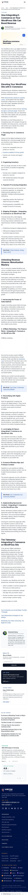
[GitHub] (3, 808)
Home (2, 8)
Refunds (12, 891)
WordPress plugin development (9, 824)
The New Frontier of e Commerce (11, 722)
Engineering (14, 814)
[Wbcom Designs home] (5, 2)
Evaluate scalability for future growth (13, 152)
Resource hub (5, 856)
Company (14, 843)
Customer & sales (14, 847)
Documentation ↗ (14, 858)
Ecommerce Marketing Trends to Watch (13, 715)
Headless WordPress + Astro (8, 817)
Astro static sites (5, 822)
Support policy (19, 891)
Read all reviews (8, 773)
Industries (14, 839)
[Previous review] (5, 778)
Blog (7, 8)
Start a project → (7, 804)
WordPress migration (6, 829)
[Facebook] (15, 808)
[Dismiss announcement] (25, 893)
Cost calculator (5, 858)
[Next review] (22, 778)
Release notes (5, 860)
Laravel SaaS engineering (8, 819)
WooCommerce (5, 827)
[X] (9, 808)
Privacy (3, 891)
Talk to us (5, 681)
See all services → (6, 832)
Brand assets (13, 860)
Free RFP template (14, 856)
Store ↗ (19, 860)
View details (6, 701)
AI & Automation (14, 836)
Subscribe (14, 665)
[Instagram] (18, 808)
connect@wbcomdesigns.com (10, 802)
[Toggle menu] (24, 2)
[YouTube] (12, 808)
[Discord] (21, 808)
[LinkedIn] (6, 808)
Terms (7, 891)
